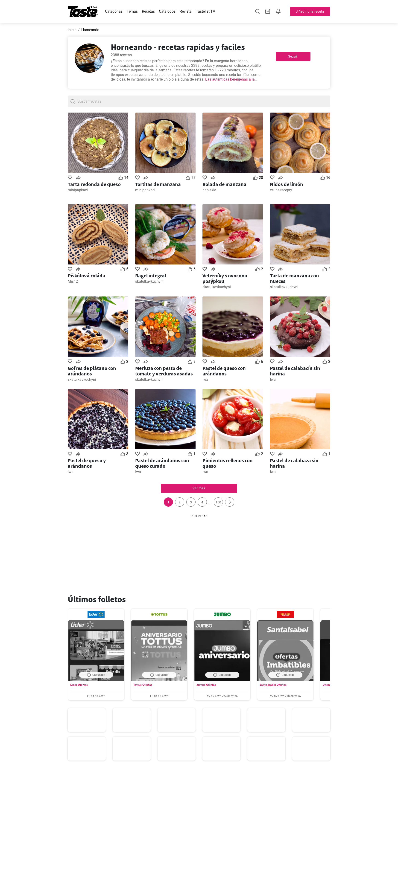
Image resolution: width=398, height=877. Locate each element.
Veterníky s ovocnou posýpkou (224, 278)
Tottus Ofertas (142, 685)
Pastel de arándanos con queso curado (162, 463)
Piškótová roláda (86, 275)
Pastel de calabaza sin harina (294, 463)
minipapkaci (78, 190)
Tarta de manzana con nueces (294, 278)
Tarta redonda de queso (94, 184)
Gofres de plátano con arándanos (92, 370)
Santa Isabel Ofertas (273, 685)
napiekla (209, 190)
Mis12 (73, 281)
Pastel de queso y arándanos (87, 463)
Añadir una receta (310, 11)
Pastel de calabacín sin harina (295, 370)
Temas (132, 11)
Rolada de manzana (224, 184)
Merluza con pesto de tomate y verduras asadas (164, 370)
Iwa (205, 379)
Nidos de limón (286, 184)
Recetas (148, 11)
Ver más (199, 488)
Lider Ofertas (79, 685)
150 (218, 502)
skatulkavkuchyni (149, 281)
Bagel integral (150, 275)
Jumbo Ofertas (206, 685)
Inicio (72, 30)
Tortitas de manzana (158, 184)
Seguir (293, 56)
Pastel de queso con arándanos (224, 370)
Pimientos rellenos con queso (227, 463)
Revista (186, 11)
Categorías (114, 11)
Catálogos (167, 11)
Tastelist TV (205, 11)
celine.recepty (281, 190)
